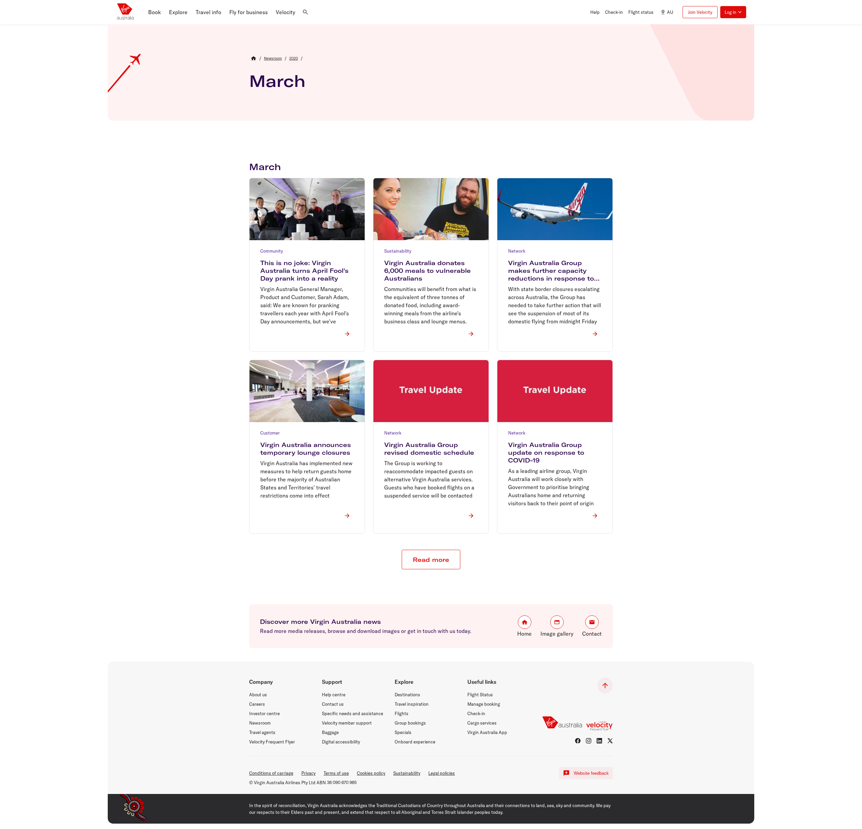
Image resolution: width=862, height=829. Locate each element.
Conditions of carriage (271, 773)
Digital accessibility (341, 741)
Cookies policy (371, 773)
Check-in (476, 713)
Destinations (407, 694)
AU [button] (670, 12)
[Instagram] (588, 740)
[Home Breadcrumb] (253, 58)
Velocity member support (347, 723)
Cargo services (482, 723)
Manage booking (483, 704)
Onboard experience (415, 741)
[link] (273, 58)
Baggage (330, 732)
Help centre (333, 694)
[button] (154, 12)
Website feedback (591, 773)
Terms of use (336, 773)
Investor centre (264, 713)
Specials (403, 732)
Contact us (333, 704)
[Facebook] (578, 740)
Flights (401, 713)
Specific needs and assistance (352, 713)
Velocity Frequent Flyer (272, 741)
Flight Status (480, 694)
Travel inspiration (412, 704)
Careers (257, 704)
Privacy (308, 773)
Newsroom (260, 723)
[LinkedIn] (599, 740)
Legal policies (441, 773)
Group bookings (410, 723)
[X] (610, 740)
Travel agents (262, 732)
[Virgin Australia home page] (125, 12)
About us (258, 694)
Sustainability (406, 773)
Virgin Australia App (487, 732)
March (277, 81)
